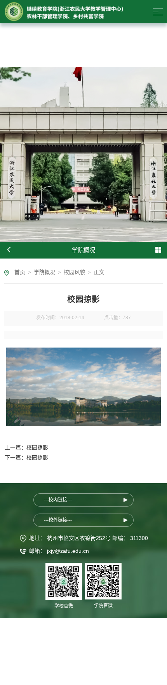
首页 (19, 272)
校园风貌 (74, 272)
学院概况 (45, 272)
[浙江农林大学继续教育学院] (64, 11)
